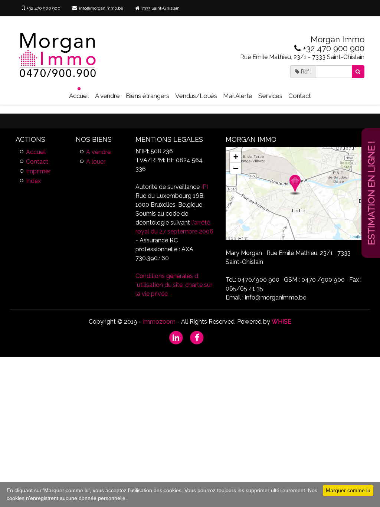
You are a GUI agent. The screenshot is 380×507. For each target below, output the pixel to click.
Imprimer (38, 171)
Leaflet (356, 236)
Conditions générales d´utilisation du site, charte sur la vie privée (173, 284)
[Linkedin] (176, 337)
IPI (204, 186)
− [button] (235, 168)
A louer (95, 161)
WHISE (281, 321)
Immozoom (159, 321)
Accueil (79, 95)
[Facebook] (197, 337)
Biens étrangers (147, 95)
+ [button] (235, 156)
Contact (299, 95)
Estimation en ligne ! (371, 193)
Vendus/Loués (196, 95)
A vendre (107, 95)
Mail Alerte (237, 95)
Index (33, 180)
